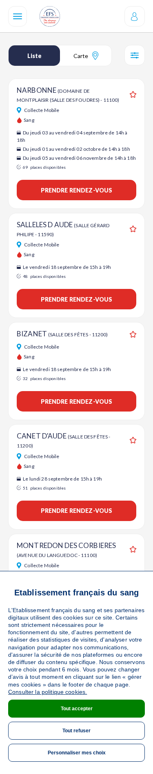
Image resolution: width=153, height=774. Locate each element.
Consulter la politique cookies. (47, 692)
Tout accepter (77, 708)
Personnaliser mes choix (77, 753)
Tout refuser (76, 731)
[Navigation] (17, 16)
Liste (34, 55)
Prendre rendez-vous (77, 190)
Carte (80, 55)
